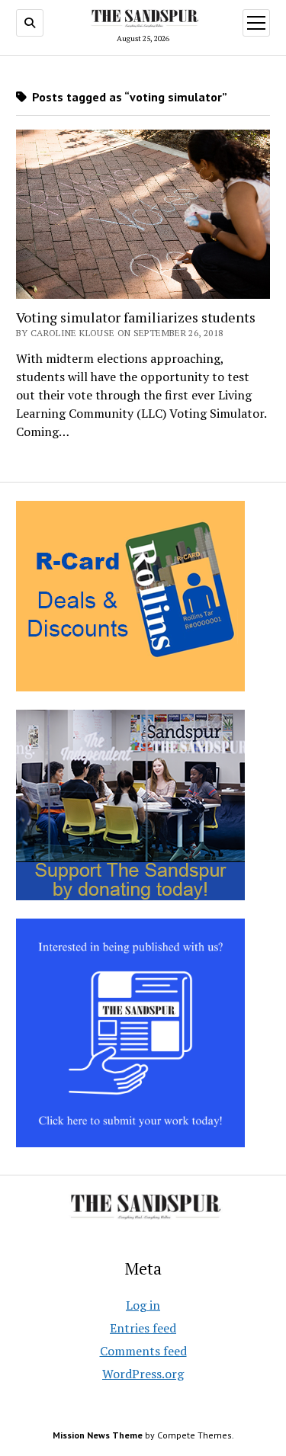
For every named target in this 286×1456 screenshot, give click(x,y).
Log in (143, 1305)
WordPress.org (143, 1373)
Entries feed (143, 1328)
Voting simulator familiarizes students (135, 317)
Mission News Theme (98, 1435)
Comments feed (143, 1350)
